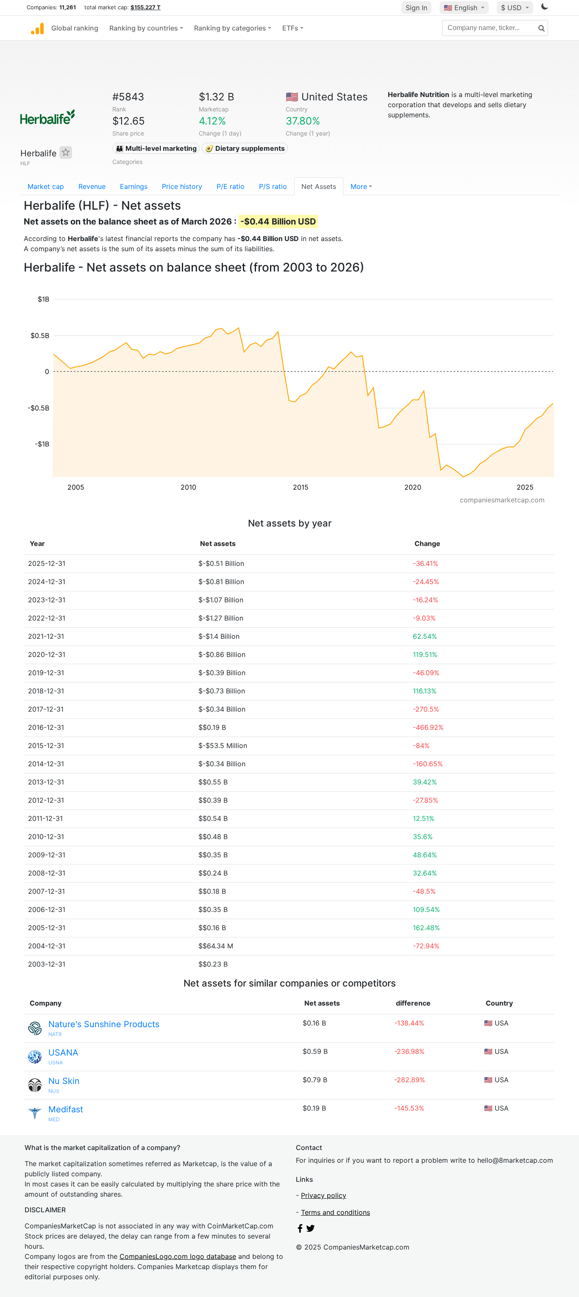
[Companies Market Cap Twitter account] (310, 1230)
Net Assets (318, 186)
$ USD (512, 7)
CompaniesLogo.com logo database (178, 1256)
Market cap (46, 186)
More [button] (359, 186)
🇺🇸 (460, 7)
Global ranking (74, 28)
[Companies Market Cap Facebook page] (300, 1230)
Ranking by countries (143, 28)
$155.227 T (146, 7)
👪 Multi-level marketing (156, 148)
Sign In (416, 7)
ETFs (290, 28)
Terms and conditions (335, 1212)
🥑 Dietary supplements (245, 148)
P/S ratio (273, 186)
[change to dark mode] (544, 8)
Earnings (134, 186)
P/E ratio (231, 186)
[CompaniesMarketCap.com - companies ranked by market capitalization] (37, 28)
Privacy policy (323, 1195)
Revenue (92, 186)
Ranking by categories (230, 28)
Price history (182, 186)
